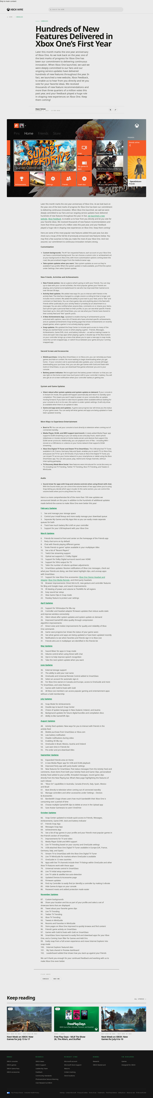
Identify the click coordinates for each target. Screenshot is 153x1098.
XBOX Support (41, 1065)
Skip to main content (8, 1)
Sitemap (62, 1093)
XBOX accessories (13, 1072)
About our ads (131, 1093)
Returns (67, 1068)
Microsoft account (70, 1061)
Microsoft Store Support (72, 1065)
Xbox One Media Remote (59, 580)
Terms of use (92, 1093)
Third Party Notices (111, 1093)
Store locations (69, 1076)
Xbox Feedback (54, 219)
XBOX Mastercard (99, 1065)
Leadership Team (42, 1068)
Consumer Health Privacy (31, 1093)
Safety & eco (121, 1093)
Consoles (45, 979)
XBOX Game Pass (13, 1068)
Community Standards (44, 1076)
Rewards (96, 1061)
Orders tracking (69, 1072)
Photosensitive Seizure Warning (47, 1079)
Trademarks (101, 1093)
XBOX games (11, 1065)
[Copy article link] (115, 110)
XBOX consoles (12, 1061)
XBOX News (40, 1061)
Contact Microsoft (71, 1093)
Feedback (39, 1072)
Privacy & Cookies (82, 1093)
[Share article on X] (110, 110)
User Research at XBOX (44, 1083)
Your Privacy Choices (17, 1093)
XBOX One (56, 979)
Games (124, 1061)
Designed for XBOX (128, 1065)
